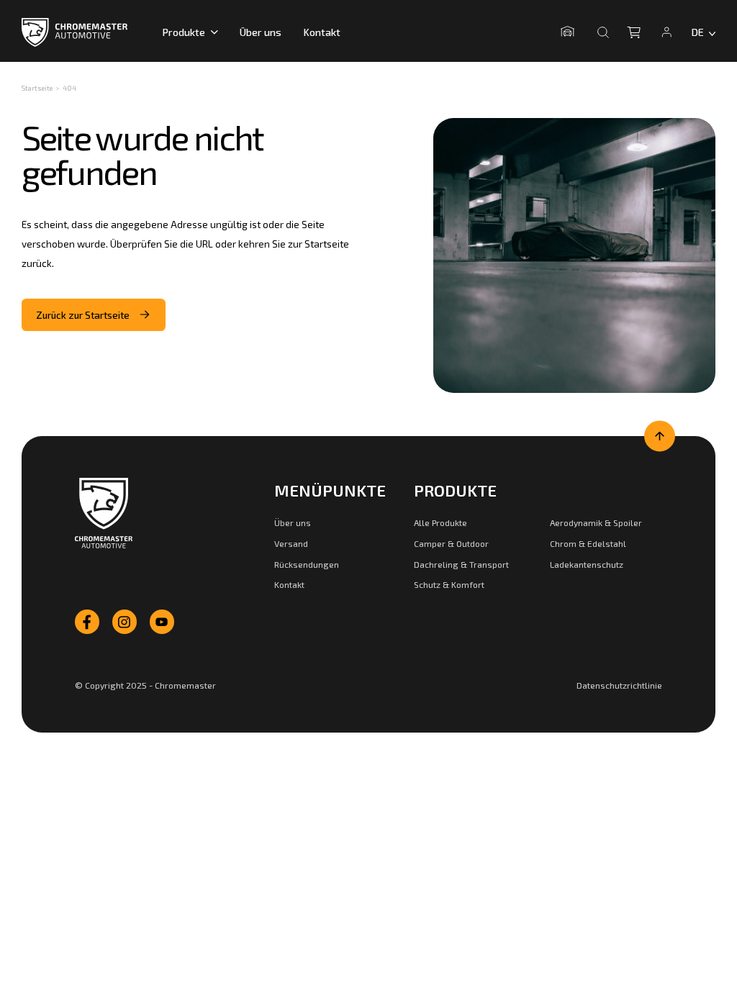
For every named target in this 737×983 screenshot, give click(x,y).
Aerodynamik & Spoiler (596, 522)
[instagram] (124, 622)
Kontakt (321, 32)
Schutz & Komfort (449, 584)
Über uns (260, 32)
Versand (291, 543)
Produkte (183, 32)
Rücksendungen (306, 564)
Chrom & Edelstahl (588, 543)
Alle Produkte (440, 522)
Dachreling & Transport (461, 564)
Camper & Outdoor (451, 543)
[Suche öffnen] (603, 32)
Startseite (37, 87)
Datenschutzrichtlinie (619, 685)
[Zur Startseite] (103, 513)
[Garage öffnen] (570, 32)
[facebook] (87, 622)
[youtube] (162, 622)
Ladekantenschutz (586, 564)
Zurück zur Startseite (83, 315)
